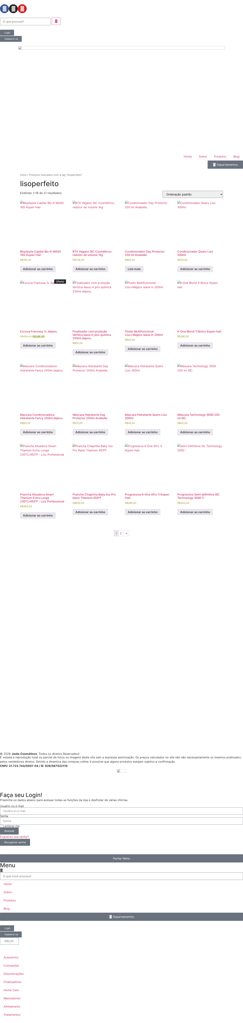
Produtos (220, 156)
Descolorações (14, 973)
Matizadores (12, 998)
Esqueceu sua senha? (14, 836)
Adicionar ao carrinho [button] (38, 269)
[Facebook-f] (4, 8)
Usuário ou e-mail (12, 806)
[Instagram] (13, 8)
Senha (4, 816)
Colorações (11, 965)
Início (23, 175)
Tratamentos (12, 1014)
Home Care (11, 990)
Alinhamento (12, 1006)
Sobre (203, 156)
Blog (236, 156)
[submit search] (56, 21)
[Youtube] (22, 8)
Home (188, 156)
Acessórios (11, 957)
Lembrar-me (11, 826)
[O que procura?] (25, 21)
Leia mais (134, 269)
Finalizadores (12, 982)
